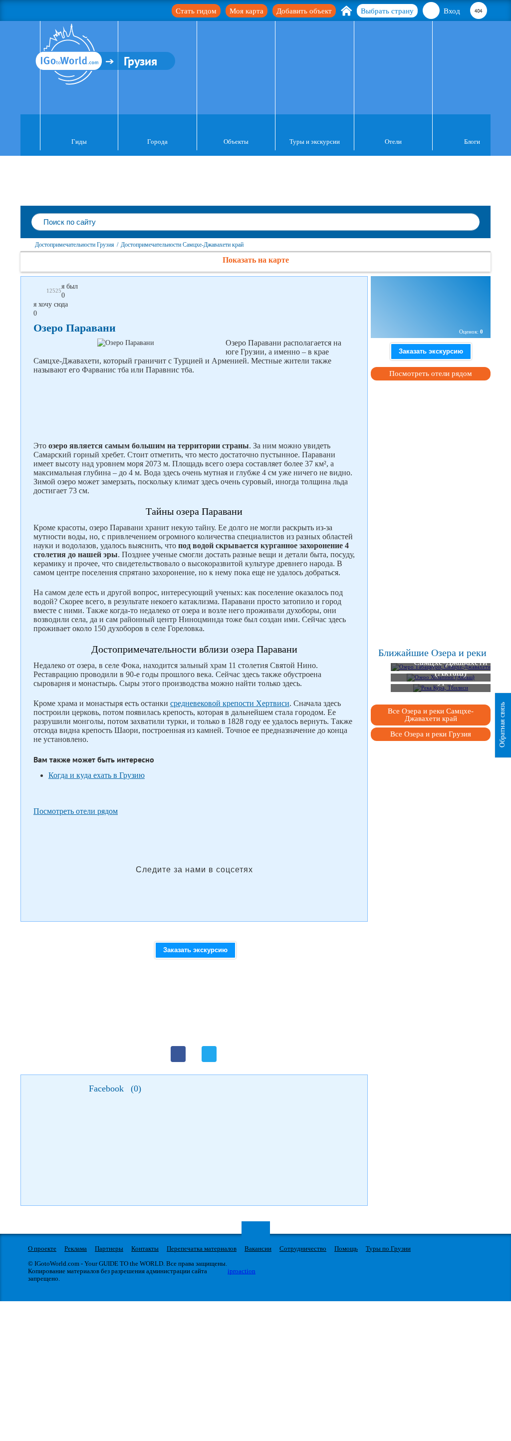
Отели (393, 141)
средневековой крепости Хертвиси (229, 703)
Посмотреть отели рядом (75, 811)
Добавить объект (304, 11)
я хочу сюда (50, 304)
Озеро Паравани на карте (428, 314)
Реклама (75, 1248)
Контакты (145, 1248)
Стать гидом (196, 11)
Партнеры (109, 1248)
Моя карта (246, 11)
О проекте (42, 1248)
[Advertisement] (215, 407)
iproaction (242, 1271)
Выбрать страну (387, 11)
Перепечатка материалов (202, 1248)
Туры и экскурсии (314, 141)
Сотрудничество (302, 1248)
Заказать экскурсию (195, 950)
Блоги (472, 141)
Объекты (236, 141)
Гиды (79, 141)
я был (69, 286)
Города (157, 141)
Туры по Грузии (388, 1248)
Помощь (346, 1248)
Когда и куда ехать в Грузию (96, 775)
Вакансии (258, 1248)
